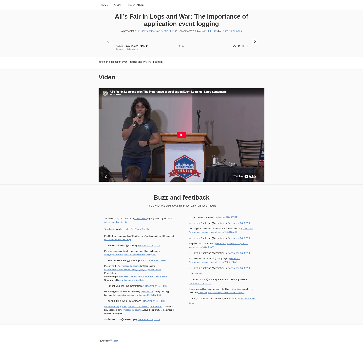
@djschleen (123, 276)
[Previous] (108, 41)
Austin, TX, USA (208, 31)
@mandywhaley (154, 269)
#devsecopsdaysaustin (134, 254)
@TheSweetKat (141, 306)
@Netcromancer (159, 276)
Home (104, 5)
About (117, 5)
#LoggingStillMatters (113, 254)
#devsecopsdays (112, 222)
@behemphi (134, 276)
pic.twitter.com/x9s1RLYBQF (117, 239)
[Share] (234, 45)
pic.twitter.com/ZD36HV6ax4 (224, 262)
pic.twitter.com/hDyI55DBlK (225, 217)
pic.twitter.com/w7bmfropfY (201, 247)
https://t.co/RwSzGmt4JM (137, 229)
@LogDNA (151, 254)
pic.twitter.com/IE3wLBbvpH (224, 232)
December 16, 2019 (154, 260)
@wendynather (122, 269)
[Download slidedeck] (239, 45)
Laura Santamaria (232, 31)
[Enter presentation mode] (247, 45)
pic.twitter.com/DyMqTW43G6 (147, 295)
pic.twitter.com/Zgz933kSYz (131, 280)
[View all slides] (243, 45)
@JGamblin (109, 269)
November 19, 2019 (149, 245)
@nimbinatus (132, 49)
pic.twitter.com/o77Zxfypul (232, 292)
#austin (124, 222)
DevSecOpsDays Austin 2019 (157, 31)
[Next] (255, 41)
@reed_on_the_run (138, 269)
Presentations (135, 5)
